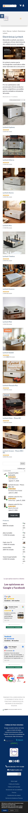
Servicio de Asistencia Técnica (14, 798)
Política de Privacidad (14, 787)
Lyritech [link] (14, 31)
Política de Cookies (14, 784)
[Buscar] (19, 774)
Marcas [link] (9, 31)
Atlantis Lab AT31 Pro (15, 497)
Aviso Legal (14, 781)
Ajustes (12, 810)
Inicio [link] (4, 31)
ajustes (20, 807)
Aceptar (5, 810)
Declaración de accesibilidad (14, 789)
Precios (14, 792)
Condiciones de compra (14, 795)
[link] (2, 16)
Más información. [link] (18, 736)
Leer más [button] (6, 620)
